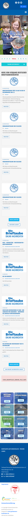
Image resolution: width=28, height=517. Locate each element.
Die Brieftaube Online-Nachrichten (12, 246)
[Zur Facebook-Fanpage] (16, 2)
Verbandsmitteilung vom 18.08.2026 (12, 161)
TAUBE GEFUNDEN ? (13, 64)
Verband (6, 94)
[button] (14, 58)
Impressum (4, 484)
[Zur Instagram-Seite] (19, 2)
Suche (24, 6)
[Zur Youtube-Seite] (21, 2)
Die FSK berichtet (7, 276)
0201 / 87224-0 (10, 474)
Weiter (7, 401)
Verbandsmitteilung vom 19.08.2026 (12, 126)
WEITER (6, 106)
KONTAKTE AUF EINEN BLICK (10, 449)
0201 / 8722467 (10, 476)
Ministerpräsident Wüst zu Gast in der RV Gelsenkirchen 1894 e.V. (14, 91)
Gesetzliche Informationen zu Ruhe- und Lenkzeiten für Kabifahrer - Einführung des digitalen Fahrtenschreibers (13, 311)
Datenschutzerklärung (8, 503)
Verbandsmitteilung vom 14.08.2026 (12, 197)
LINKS (3, 451)
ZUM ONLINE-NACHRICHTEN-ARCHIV (14, 369)
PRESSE (22, 449)
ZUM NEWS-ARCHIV (14, 224)
